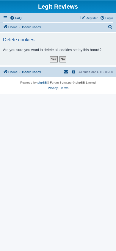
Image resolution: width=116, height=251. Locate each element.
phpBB (42, 82)
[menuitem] (16, 18)
